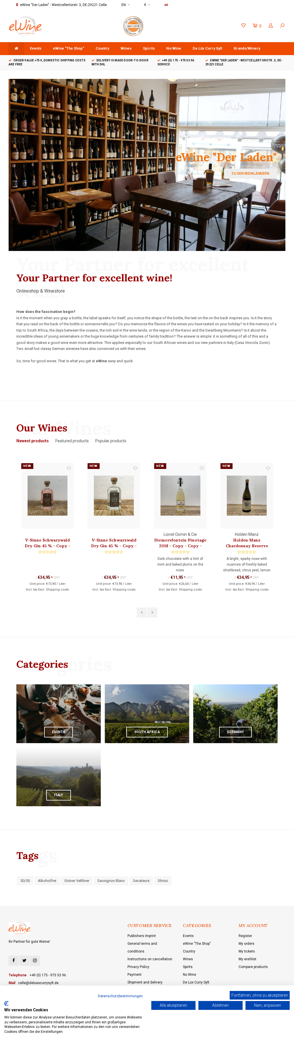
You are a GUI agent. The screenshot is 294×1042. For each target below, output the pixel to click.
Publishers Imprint (141, 936)
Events (35, 48)
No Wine (173, 48)
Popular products (110, 441)
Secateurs (141, 881)
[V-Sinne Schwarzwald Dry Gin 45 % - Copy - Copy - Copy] (47, 496)
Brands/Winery (247, 48)
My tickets (247, 951)
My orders (246, 944)
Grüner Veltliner (76, 881)
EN (123, 5)
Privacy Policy (138, 967)
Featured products (72, 441)
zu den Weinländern (250, 174)
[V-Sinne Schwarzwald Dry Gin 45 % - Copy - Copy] (114, 496)
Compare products (253, 967)
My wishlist (247, 959)
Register (245, 936)
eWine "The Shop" (68, 48)
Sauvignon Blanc (111, 881)
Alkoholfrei (47, 881)
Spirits (149, 48)
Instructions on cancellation (149, 959)
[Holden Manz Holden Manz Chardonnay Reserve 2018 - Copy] (246, 496)
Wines (126, 48)
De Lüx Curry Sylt (207, 48)
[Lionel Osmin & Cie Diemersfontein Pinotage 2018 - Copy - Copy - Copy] (180, 496)
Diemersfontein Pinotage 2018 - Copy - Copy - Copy (180, 543)
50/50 (25, 881)
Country (102, 48)
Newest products (32, 441)
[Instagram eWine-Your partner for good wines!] (35, 961)
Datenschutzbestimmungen (120, 996)
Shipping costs (57, 589)
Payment (134, 975)
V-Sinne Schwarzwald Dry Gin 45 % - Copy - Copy (114, 543)
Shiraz (163, 881)
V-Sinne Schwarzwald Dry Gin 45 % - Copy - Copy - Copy (47, 543)
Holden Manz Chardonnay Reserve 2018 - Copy (247, 543)
